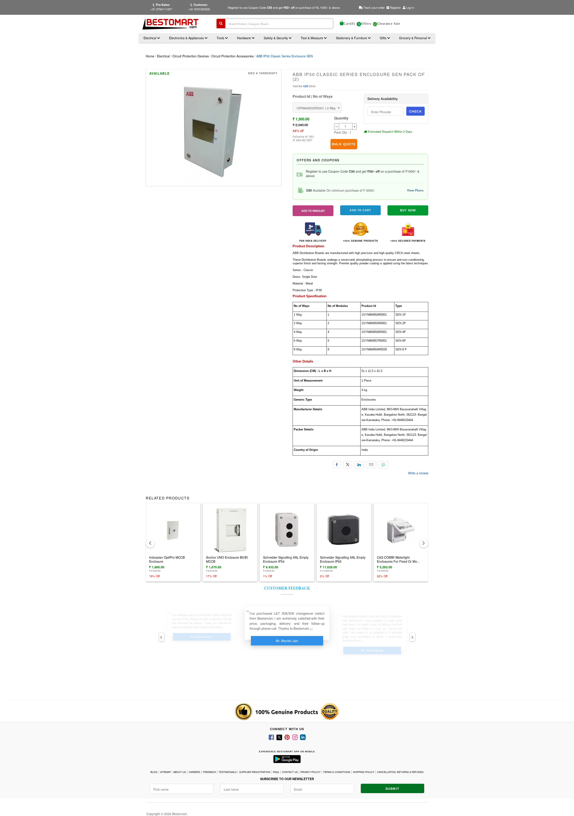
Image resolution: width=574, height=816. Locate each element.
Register (395, 7)
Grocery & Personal (413, 38)
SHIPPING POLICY (363, 772)
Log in (410, 7)
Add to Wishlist (313, 211)
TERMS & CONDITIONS (336, 772)
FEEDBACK (209, 772)
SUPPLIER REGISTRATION (254, 772)
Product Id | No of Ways (313, 96)
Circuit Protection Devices (190, 56)
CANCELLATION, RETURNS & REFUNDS (400, 772)
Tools (221, 38)
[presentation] (150, 543)
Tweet (347, 464)
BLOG (153, 772)
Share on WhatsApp (383, 464)
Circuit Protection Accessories (232, 56)
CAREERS (194, 772)
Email (371, 464)
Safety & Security (276, 38)
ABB (306, 86)
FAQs (276, 772)
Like (337, 464)
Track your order (374, 7)
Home (150, 56)
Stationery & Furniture (352, 38)
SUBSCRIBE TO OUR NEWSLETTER (287, 779)
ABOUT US (179, 772)
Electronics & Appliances (187, 38)
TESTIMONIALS (228, 772)
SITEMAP (165, 772)
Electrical (150, 38)
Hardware (244, 38)
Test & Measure (312, 38)
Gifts (383, 38)
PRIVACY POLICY (310, 772)
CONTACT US (290, 772)
